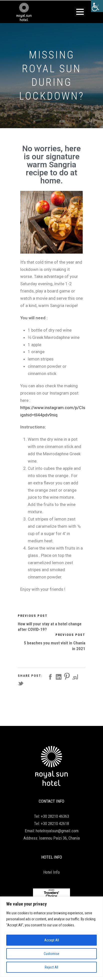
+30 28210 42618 (55, 823)
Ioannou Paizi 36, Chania (59, 838)
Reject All (51, 967)
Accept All (51, 940)
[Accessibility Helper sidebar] (97, 6)
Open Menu (79, 12)
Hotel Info (51, 872)
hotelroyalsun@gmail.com (57, 830)
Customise (51, 954)
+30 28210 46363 (55, 816)
